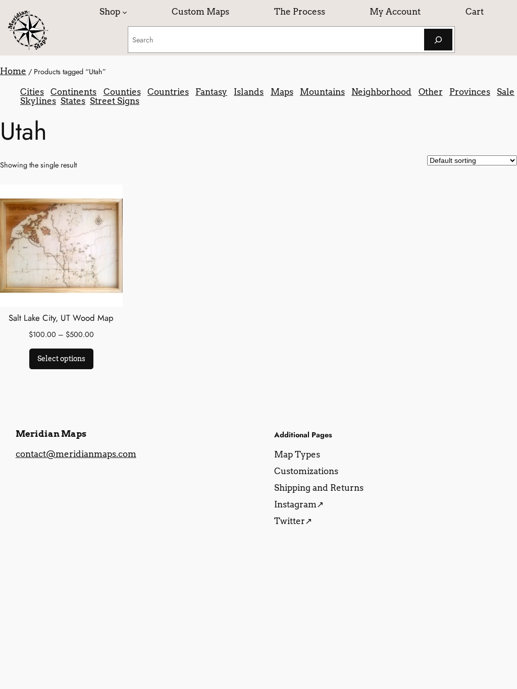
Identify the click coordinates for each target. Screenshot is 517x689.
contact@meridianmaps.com (76, 454)
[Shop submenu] (124, 11)
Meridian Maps (51, 434)
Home (13, 71)
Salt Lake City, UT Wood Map (61, 318)
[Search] (438, 39)
